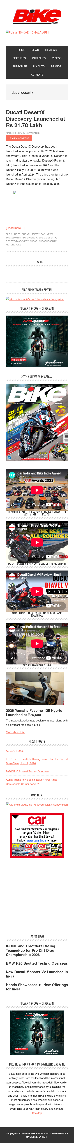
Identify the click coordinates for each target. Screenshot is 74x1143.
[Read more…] (15, 228)
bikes (42, 237)
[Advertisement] (33, 887)
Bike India (37, 16)
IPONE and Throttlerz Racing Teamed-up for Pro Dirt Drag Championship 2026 (30, 950)
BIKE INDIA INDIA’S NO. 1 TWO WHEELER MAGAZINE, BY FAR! (46, 1135)
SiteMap (37, 1113)
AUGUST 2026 (15, 750)
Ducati (25, 234)
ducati (33, 241)
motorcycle (13, 244)
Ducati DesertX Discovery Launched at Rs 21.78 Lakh (35, 118)
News (50, 234)
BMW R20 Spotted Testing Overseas (27, 771)
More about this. (15, 732)
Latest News (38, 234)
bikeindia (32, 237)
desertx (51, 237)
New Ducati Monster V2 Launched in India (37, 974)
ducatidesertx (47, 241)
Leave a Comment (19, 138)
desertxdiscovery (17, 241)
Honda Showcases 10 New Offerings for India (37, 986)
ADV (24, 237)
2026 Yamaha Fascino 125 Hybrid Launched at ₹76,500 (34, 712)
